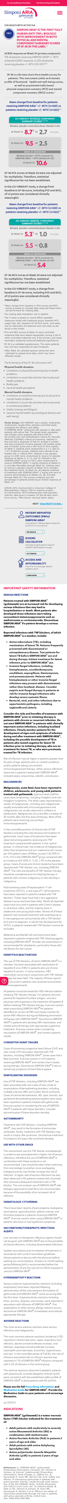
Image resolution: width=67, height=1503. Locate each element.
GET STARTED (31, 554)
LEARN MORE (32, 575)
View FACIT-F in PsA (51, 503)
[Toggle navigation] (60, 13)
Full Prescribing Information (48, 3)
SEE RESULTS (31, 532)
